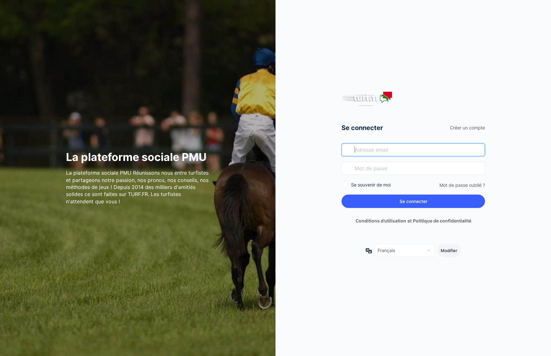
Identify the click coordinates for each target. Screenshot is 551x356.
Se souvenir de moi (371, 184)
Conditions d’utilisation (381, 220)
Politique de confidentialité (442, 220)
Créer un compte (467, 127)
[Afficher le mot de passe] (478, 168)
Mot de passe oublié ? (462, 184)
